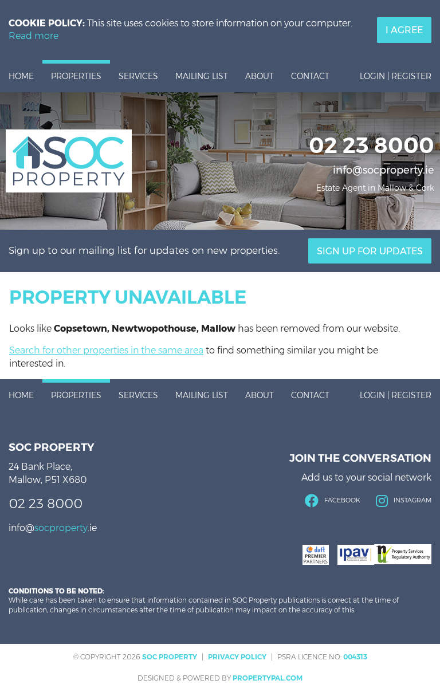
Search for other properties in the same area (106, 350)
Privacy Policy (237, 656)
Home (21, 76)
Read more (33, 35)
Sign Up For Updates (370, 251)
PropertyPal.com (267, 678)
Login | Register (395, 76)
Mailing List (201, 76)
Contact (310, 76)
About (259, 76)
